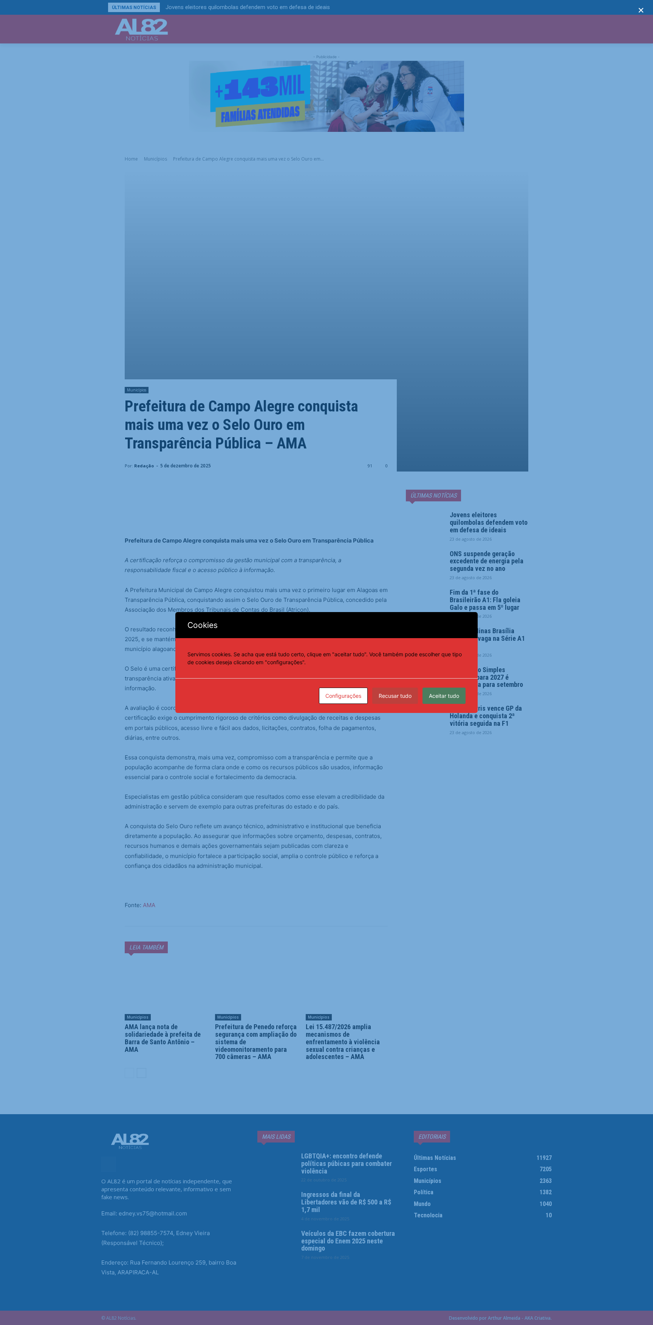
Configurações (343, 696)
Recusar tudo (395, 696)
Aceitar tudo (444, 696)
